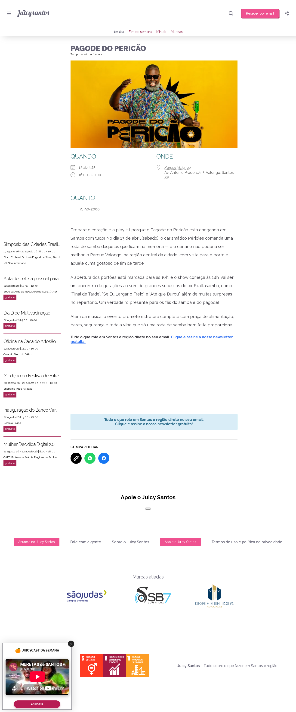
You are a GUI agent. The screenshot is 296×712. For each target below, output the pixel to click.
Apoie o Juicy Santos (180, 542)
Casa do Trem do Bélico (17, 354)
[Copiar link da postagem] (76, 458)
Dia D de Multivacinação (26, 313)
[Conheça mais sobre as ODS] (114, 665)
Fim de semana (140, 32)
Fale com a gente (85, 542)
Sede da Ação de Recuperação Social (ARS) (30, 291)
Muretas (177, 32)
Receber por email (260, 13)
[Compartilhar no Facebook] (103, 458)
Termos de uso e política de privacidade (247, 542)
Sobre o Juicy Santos (130, 542)
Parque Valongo (177, 167)
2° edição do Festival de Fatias (31, 375)
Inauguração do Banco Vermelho (32, 410)
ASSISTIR (37, 704)
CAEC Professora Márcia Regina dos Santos (30, 457)
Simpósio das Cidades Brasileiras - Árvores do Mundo (32, 244)
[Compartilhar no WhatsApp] (90, 458)
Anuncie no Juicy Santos (36, 542)
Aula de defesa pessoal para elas (32, 278)
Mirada (161, 32)
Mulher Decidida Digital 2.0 (28, 444)
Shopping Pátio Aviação (17, 388)
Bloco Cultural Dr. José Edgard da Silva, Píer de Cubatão (32, 257)
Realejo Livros (12, 423)
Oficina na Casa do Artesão (29, 341)
